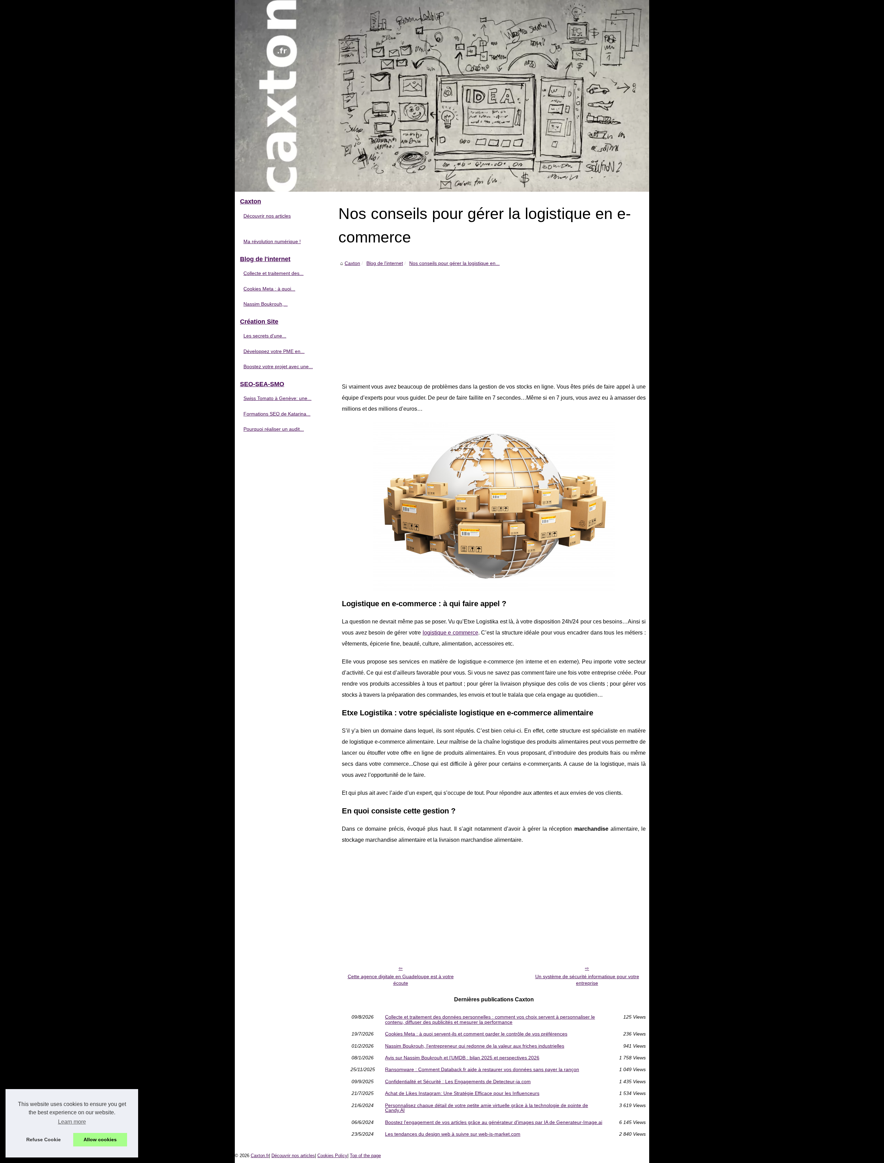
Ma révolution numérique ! (272, 241)
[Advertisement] (493, 319)
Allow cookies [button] (100, 1139)
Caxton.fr (260, 1155)
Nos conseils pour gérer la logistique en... (454, 263)
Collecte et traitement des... (273, 273)
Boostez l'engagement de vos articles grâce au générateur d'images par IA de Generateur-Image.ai (493, 1122)
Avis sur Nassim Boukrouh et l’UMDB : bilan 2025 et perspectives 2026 (462, 1057)
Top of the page (365, 1155)
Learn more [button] (72, 1122)
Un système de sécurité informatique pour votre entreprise (587, 980)
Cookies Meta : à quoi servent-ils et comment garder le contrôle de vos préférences (476, 1033)
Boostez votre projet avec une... (278, 366)
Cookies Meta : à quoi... (269, 289)
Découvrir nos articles (267, 216)
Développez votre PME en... (274, 351)
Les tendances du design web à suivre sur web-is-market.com (452, 1134)
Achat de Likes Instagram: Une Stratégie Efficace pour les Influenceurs (462, 1093)
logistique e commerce (450, 633)
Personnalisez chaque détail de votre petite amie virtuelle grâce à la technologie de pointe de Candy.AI (486, 1108)
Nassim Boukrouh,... (265, 304)
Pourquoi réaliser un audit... (273, 429)
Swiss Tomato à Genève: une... (277, 398)
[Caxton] (442, 96)
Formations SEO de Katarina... (276, 414)
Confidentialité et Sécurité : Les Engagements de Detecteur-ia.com (458, 1081)
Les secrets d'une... (264, 336)
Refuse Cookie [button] (43, 1139)
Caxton (352, 263)
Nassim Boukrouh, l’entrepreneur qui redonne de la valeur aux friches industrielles (474, 1045)
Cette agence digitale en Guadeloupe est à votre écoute (401, 980)
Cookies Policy (332, 1155)
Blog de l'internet (384, 263)
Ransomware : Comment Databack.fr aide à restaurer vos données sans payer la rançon (482, 1069)
